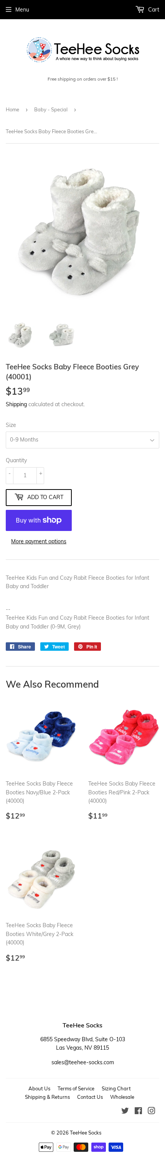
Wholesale (122, 1097)
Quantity (16, 460)
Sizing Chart (116, 1088)
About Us (39, 1088)
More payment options (38, 541)
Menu (22, 9)
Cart (153, 9)
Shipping (16, 404)
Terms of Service (76, 1088)
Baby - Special (51, 109)
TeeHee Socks (85, 1133)
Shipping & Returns (47, 1097)
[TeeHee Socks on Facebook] (138, 1111)
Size (11, 425)
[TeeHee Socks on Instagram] (151, 1111)
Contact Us (90, 1097)
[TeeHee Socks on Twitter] (125, 1111)
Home (12, 109)
